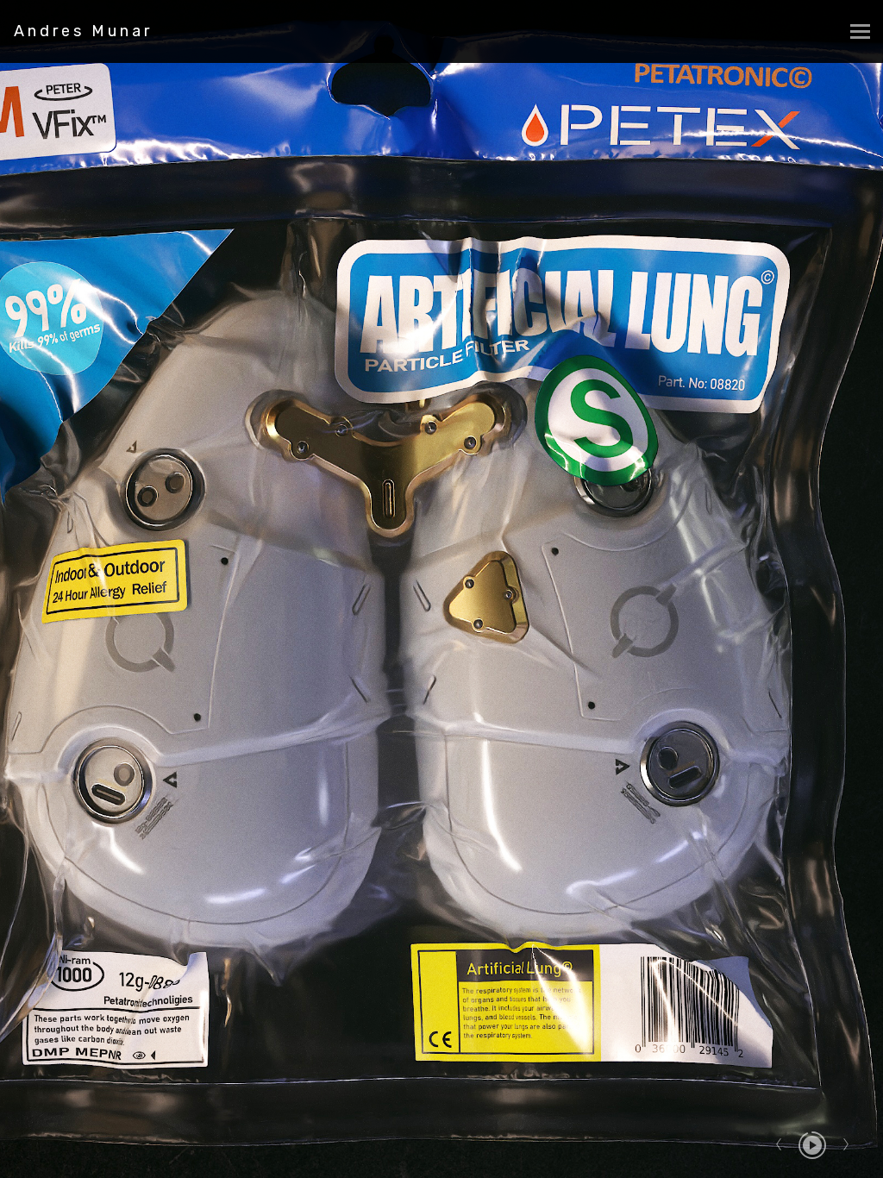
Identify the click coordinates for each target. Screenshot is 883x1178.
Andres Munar (83, 31)
